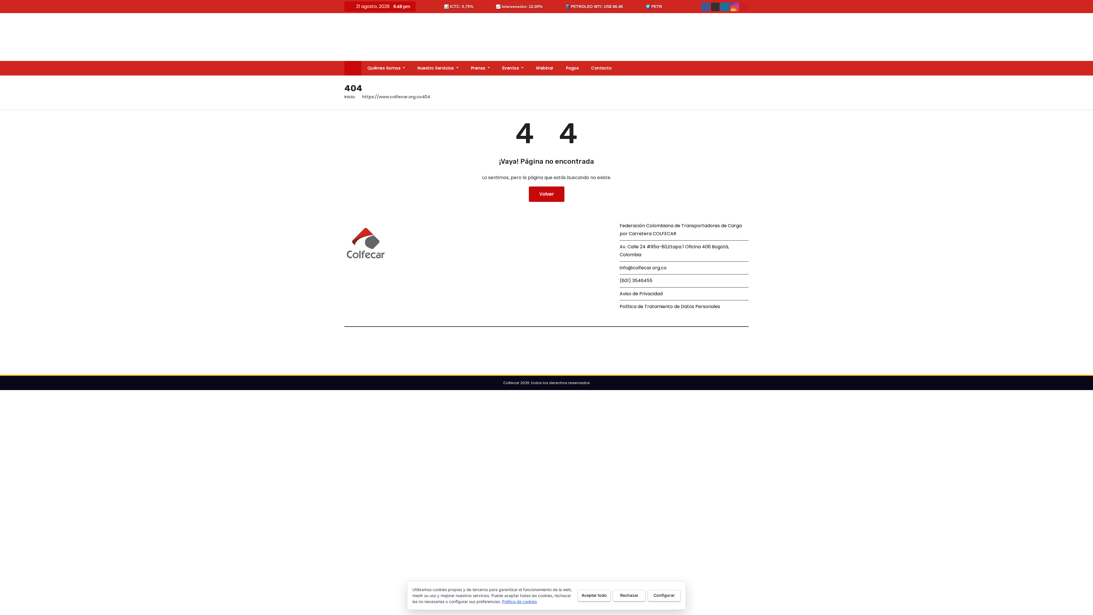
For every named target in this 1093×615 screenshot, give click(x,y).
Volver (546, 194)
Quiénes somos (384, 68)
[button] (747, 68)
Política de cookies (519, 601)
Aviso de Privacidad (641, 293)
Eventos (511, 68)
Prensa (479, 68)
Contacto (601, 68)
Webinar (545, 68)
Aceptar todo (594, 595)
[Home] (352, 68)
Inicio (349, 97)
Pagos (572, 68)
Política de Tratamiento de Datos (657, 306)
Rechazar (629, 595)
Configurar (664, 595)
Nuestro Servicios (436, 68)
